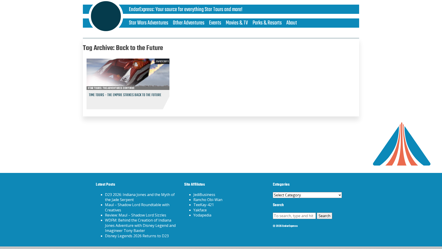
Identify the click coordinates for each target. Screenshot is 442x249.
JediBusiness (204, 194)
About (291, 22)
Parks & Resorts (267, 22)
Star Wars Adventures (148, 22)
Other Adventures (188, 22)
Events (215, 22)
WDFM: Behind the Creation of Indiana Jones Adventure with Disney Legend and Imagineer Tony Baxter (140, 225)
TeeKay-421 (203, 204)
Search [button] (324, 215)
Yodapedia (202, 215)
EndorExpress (141, 9)
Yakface (200, 210)
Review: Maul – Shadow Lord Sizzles (135, 215)
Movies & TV (237, 22)
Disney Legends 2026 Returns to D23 (137, 235)
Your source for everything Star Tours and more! (198, 9)
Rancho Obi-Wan (207, 199)
